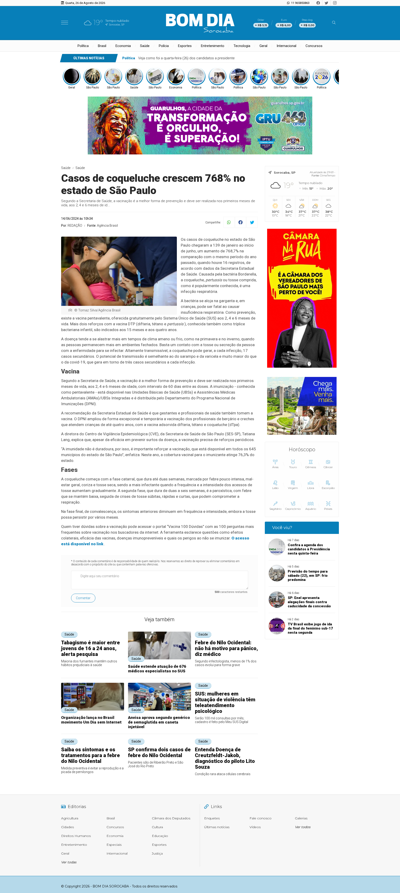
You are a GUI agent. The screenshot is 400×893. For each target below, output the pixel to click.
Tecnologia (242, 46)
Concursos (314, 46)
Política (83, 46)
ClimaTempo (327, 175)
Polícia (164, 46)
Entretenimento (212, 46)
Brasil (102, 46)
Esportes (185, 46)
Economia (123, 46)
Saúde (145, 46)
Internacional (286, 46)
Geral (263, 46)
